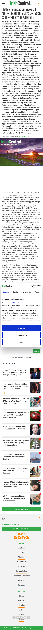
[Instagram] (23, 537)
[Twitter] (19, 537)
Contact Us (21, 562)
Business (21, 600)
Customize (20, 335)
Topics (21, 552)
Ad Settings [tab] (26, 292)
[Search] (39, 3)
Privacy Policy (21, 571)
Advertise (21, 566)
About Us (21, 557)
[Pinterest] (27, 537)
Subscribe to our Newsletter (21, 528)
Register (21, 580)
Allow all (21, 328)
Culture (21, 610)
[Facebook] (15, 537)
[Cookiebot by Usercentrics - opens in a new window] (31, 286)
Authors (21, 548)
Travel (21, 614)
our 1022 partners (15, 303)
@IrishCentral (24, 136)
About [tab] (37, 292)
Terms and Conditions (21, 576)
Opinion (21, 605)
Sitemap (21, 585)
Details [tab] (15, 292)
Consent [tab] (6, 292)
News (21, 596)
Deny (21, 342)
